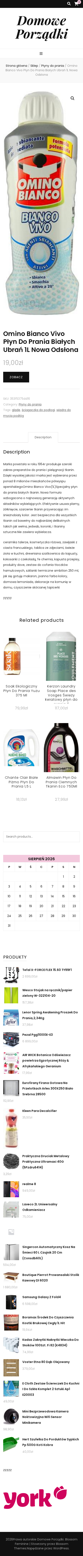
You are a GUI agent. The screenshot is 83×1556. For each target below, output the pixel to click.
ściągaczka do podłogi (38, 410)
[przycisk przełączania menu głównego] (42, 54)
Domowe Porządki (42, 26)
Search (74, 837)
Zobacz (16, 377)
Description (43, 437)
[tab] (43, 437)
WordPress (61, 1548)
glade (16, 410)
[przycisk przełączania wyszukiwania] (69, 4)
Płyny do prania (30, 404)
